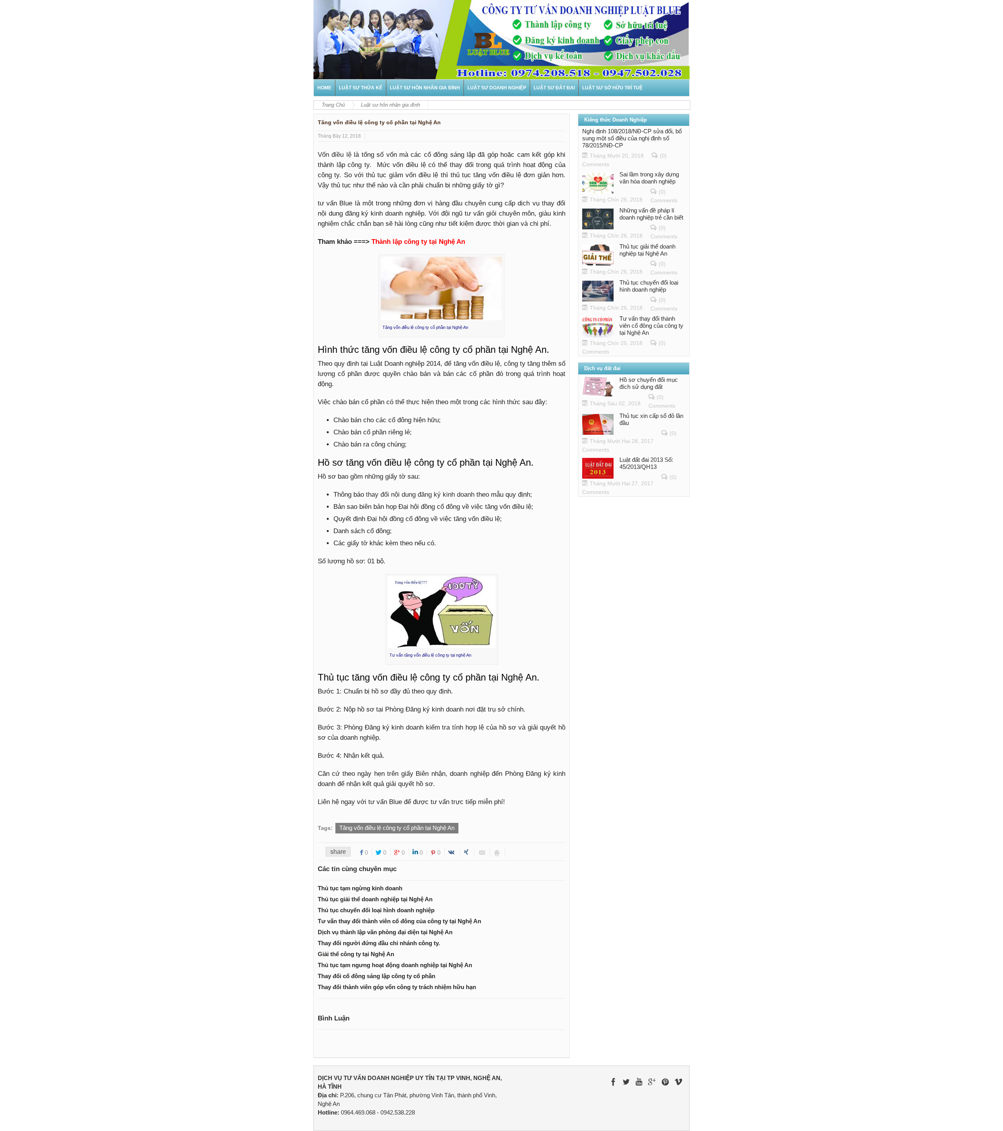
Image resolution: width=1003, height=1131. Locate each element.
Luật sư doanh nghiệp (496, 88)
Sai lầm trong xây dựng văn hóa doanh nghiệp (649, 178)
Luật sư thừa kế (360, 88)
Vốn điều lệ (334, 154)
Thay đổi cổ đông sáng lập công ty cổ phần (376, 976)
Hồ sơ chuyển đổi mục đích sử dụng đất (648, 383)
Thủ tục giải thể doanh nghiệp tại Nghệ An (375, 899)
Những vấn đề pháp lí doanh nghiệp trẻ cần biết (651, 214)
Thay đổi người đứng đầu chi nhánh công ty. (379, 943)
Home (324, 88)
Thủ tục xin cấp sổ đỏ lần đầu (651, 419)
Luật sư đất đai (554, 88)
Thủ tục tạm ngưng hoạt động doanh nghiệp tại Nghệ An (395, 965)
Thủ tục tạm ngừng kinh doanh (360, 888)
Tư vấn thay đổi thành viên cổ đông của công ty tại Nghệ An (399, 921)
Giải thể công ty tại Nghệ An (356, 954)
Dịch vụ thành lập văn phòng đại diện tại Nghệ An (385, 932)
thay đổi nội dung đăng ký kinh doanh (420, 494)
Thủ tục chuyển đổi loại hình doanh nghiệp (376, 910)
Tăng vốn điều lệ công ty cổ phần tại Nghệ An (396, 827)
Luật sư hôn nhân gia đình (425, 88)
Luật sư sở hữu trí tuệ (612, 88)
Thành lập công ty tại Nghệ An (418, 241)
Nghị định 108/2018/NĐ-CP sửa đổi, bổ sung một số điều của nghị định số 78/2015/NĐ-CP (632, 138)
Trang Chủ (333, 105)
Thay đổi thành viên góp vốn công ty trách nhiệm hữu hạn (397, 987)
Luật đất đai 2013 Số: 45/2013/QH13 (646, 463)
